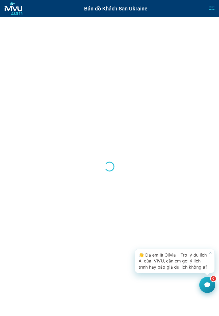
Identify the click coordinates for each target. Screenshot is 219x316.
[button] (175, 261)
